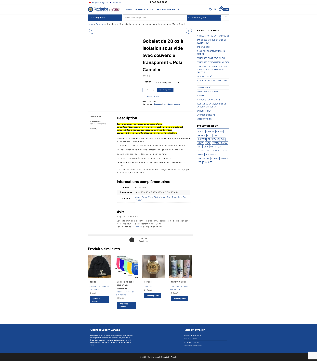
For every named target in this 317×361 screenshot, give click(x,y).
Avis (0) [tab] (93, 128)
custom (202, 139)
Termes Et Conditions (191, 342)
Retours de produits (190, 339)
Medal (201, 154)
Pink (156, 197)
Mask (224, 150)
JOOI (208, 150)
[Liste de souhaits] (210, 9)
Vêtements (94, 290)
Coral (144, 197)
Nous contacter (144, 9)
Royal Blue (177, 197)
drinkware (213, 139)
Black (138, 197)
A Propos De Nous (166, 9)
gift (200, 147)
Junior (216, 150)
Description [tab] (95, 116)
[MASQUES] (92, 31)
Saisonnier (104, 287)
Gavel (224, 143)
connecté (138, 227)
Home (129, 9)
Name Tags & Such (206, 91)
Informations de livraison (192, 335)
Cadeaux (157, 104)
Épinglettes (203, 76)
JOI (219, 147)
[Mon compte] (215, 9)
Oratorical (203, 158)
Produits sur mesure (171, 104)
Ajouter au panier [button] (96, 299)
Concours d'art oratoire (210, 58)
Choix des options (123, 305)
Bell (209, 135)
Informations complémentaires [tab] (98, 122)
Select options (153, 295)
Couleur (148, 82)
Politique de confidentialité (193, 346)
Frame (216, 143)
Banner (201, 135)
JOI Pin (201, 150)
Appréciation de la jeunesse (211, 36)
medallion (211, 154)
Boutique (100, 24)
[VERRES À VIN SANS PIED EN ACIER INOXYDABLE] (189, 31)
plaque (215, 158)
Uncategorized (204, 115)
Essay (200, 143)
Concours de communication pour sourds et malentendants (212, 69)
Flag (208, 143)
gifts (213, 147)
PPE (199, 162)
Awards (210, 131)
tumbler (207, 162)
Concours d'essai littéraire (211, 62)
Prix (199, 95)
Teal (185, 197)
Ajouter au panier (165, 90)
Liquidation (202, 87)
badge (219, 131)
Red (169, 197)
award (201, 131)
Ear (223, 139)
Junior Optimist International (212, 80)
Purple (162, 197)
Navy (150, 197)
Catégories (99, 17)
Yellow (138, 200)
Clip (216, 135)
